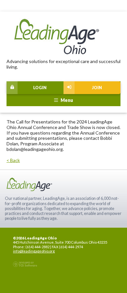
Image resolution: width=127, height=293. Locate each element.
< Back (13, 160)
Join (97, 87)
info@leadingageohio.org (34, 251)
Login (40, 87)
